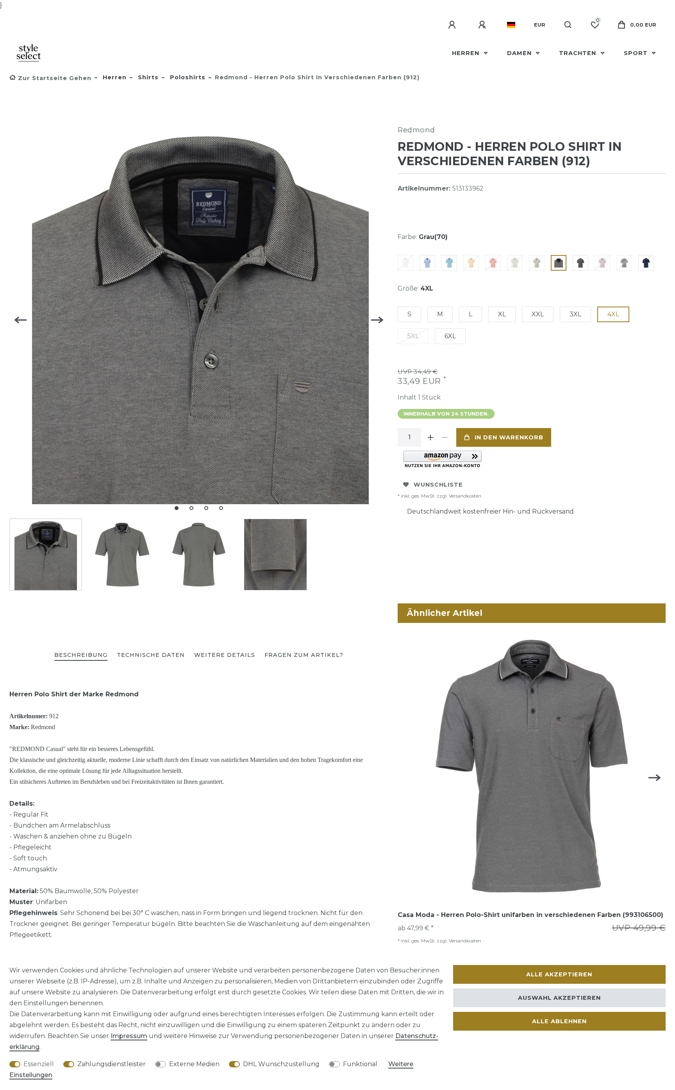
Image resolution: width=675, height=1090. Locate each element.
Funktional (360, 1064)
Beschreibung (80, 654)
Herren (466, 53)
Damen (520, 53)
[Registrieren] (483, 25)
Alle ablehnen (559, 1021)
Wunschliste (438, 484)
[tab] (81, 655)
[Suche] (568, 25)
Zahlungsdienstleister (111, 1064)
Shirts (147, 77)
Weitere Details (224, 654)
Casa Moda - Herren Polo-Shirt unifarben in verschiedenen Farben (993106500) (530, 915)
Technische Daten (151, 654)
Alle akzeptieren (559, 974)
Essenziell (38, 1064)
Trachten (578, 53)
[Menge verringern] (445, 437)
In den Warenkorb (509, 437)
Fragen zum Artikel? (303, 654)
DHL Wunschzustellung (281, 1064)
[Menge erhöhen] (430, 437)
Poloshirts (186, 77)
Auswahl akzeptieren (559, 997)
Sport (637, 53)
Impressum (129, 1036)
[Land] (511, 25)
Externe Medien (194, 1064)
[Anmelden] (453, 25)
